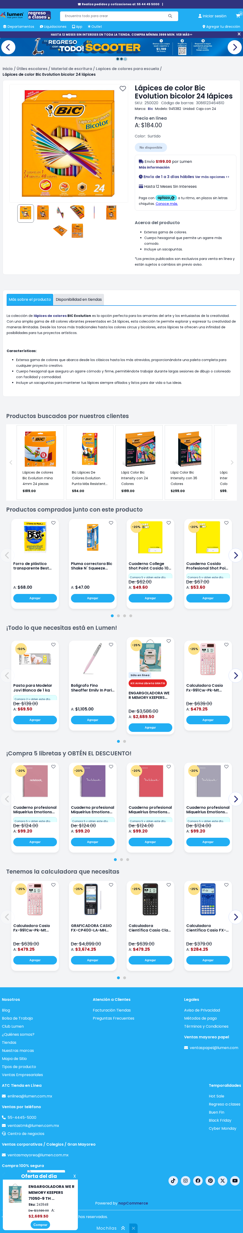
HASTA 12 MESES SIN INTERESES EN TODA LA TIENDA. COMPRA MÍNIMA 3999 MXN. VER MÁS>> (121, 35)
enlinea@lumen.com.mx (30, 1096)
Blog (6, 1010)
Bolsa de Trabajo (17, 1018)
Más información (154, 167)
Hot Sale (216, 1096)
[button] (7, 555)
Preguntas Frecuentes (113, 1018)
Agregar (35, 598)
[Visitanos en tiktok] (173, 1181)
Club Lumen (13, 1026)
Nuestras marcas (18, 1050)
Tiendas (9, 1042)
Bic (150, 108)
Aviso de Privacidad (202, 1010)
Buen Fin (216, 1112)
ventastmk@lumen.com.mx (33, 1125)
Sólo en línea (140, 675)
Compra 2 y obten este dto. (32, 699)
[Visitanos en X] (222, 1181)
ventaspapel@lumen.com (214, 1047)
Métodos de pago (200, 1018)
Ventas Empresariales (22, 1075)
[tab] (112, 615)
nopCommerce (133, 1203)
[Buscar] (170, 16)
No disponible (151, 147)
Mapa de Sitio (14, 1058)
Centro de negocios (26, 1133)
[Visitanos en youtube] (235, 1181)
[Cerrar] (239, 34)
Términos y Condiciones (206, 1026)
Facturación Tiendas (112, 1010)
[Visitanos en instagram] (185, 1181)
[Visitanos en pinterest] (210, 1181)
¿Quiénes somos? (18, 1034)
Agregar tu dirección (222, 26)
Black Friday (220, 1120)
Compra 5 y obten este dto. (148, 577)
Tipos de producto (19, 1066)
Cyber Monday (222, 1128)
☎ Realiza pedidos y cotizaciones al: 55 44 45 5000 (118, 4)
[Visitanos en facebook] (198, 1181)
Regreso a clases (224, 1104)
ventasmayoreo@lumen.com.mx (38, 1155)
